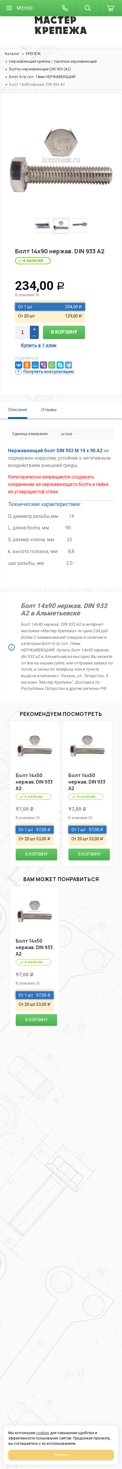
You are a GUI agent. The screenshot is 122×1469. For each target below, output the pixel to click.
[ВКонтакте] (18, 365)
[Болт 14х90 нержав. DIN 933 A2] (61, 160)
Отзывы (49, 409)
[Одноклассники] (26, 365)
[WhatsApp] (51, 365)
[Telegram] (68, 365)
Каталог (12, 53)
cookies (42, 1433)
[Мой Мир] (35, 365)
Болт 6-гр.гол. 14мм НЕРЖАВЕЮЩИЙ (42, 76)
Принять (61, 1455)
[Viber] (43, 365)
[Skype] (60, 365)
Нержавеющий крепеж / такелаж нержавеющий (53, 61)
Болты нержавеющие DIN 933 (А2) (40, 69)
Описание (17, 409)
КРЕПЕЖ (33, 53)
